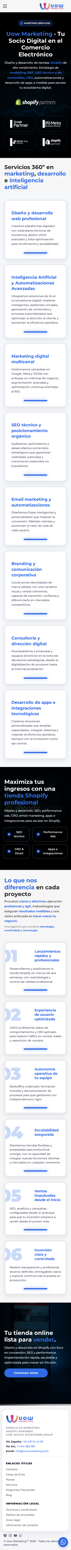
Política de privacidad (20, 1514)
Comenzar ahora (26, 1373)
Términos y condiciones (21, 1509)
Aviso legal (13, 1519)
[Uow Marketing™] (51, 6)
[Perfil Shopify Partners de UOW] (35, 102)
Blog (9, 1495)
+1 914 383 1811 (26, 1446)
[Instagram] (10, 1535)
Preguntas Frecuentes (20, 1489)
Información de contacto (22, 1525)
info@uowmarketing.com (32, 1451)
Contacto (12, 1469)
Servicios (11, 1484)
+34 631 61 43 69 (32, 1441)
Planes (10, 1479)
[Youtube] (15, 1535)
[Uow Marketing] (20, 1418)
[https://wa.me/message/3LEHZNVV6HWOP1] (20, 1535)
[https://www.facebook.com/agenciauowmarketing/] (5, 1535)
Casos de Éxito (15, 1474)
